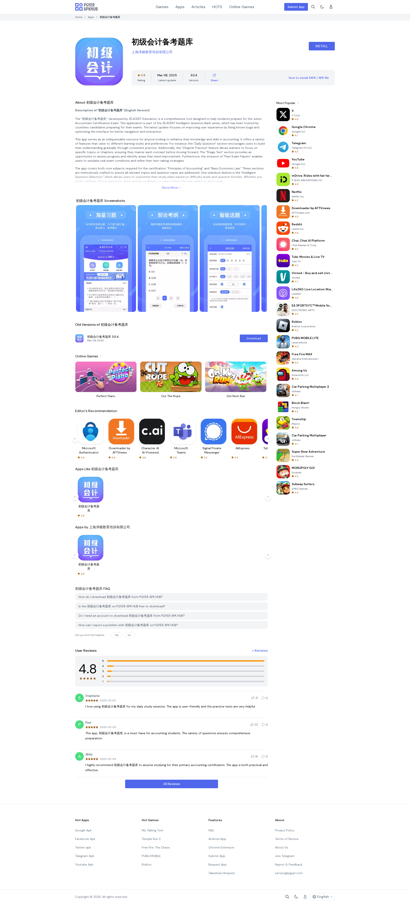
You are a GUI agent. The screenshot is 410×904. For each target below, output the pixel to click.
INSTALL (322, 46)
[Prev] (83, 258)
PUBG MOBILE (151, 856)
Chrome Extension (221, 847)
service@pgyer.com (289, 873)
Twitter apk (83, 847)
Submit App (296, 7)
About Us (281, 847)
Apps (179, 6)
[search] (313, 7)
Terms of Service (287, 839)
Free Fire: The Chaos (156, 847)
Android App (217, 839)
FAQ (211, 830)
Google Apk (83, 830)
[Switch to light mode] (322, 7)
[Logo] (86, 7)
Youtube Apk (84, 864)
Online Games (241, 6)
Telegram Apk (84, 856)
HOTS (217, 6)
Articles (198, 6)
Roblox (146, 864)
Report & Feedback (288, 864)
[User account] (331, 7)
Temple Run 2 (151, 839)
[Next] (260, 258)
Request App (217, 864)
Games (162, 6)
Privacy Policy (284, 830)
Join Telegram (284, 856)
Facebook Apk (85, 839)
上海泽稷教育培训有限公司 (152, 52)
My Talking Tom (152, 830)
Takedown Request (221, 873)
